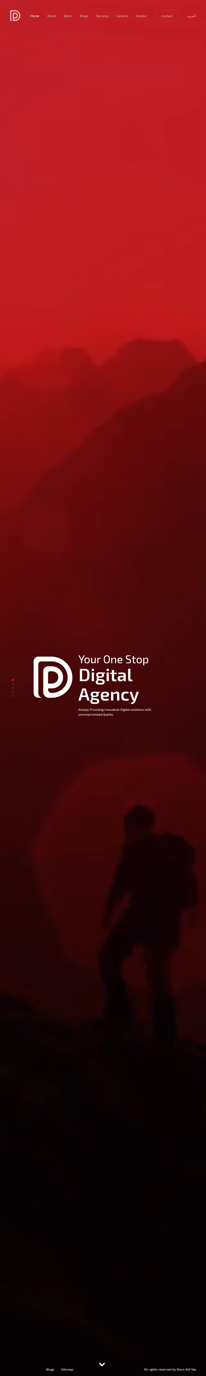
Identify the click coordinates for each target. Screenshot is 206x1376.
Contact (166, 16)
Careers (122, 16)
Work (68, 16)
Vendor (141, 16)
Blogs (84, 16)
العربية (191, 16)
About (51, 16)
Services (102, 16)
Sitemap (67, 1369)
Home (34, 16)
